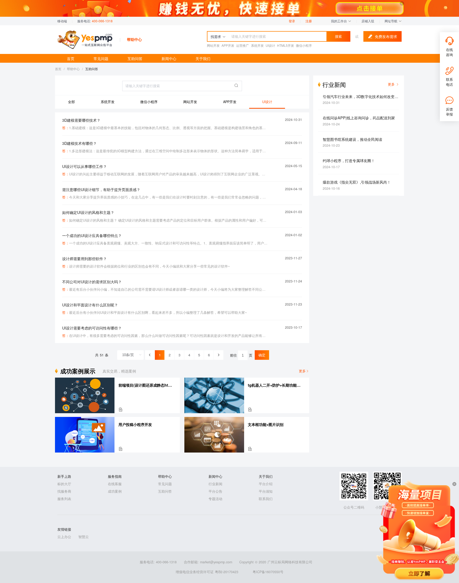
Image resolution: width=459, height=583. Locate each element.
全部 (71, 101)
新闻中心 (169, 58)
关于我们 (203, 58)
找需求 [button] (216, 36)
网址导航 (391, 21)
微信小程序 (149, 101)
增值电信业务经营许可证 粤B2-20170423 (207, 571)
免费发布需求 (386, 36)
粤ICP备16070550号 (268, 571)
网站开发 (190, 101)
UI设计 (267, 101)
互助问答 (135, 58)
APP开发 (229, 101)
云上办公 (64, 536)
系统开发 (107, 101)
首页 (70, 58)
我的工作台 (339, 21)
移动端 (62, 21)
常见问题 (101, 58)
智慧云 (83, 536)
